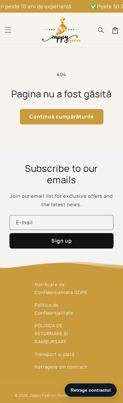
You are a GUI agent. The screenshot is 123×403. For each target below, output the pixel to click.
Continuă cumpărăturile (61, 116)
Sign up (61, 240)
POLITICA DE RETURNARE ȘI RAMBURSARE (51, 333)
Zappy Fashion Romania (51, 395)
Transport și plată (55, 354)
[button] (8, 30)
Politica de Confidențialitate (54, 309)
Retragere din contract (61, 367)
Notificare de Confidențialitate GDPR (61, 288)
